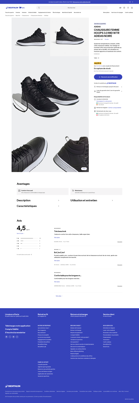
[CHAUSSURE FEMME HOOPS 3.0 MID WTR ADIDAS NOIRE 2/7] (31, 37)
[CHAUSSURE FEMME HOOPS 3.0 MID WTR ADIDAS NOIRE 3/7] (50, 94)
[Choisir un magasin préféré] (120, 8)
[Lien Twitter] (10, 337)
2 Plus (84, 168)
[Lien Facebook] (6, 337)
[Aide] (124, 8)
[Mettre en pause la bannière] (130, 2)
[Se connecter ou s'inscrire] (128, 8)
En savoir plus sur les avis (23, 254)
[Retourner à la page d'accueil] (15, 8)
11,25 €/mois (99, 66)
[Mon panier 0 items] (132, 8)
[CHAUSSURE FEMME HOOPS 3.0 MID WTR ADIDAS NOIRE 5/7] (69, 152)
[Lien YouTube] (13, 337)
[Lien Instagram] (17, 337)
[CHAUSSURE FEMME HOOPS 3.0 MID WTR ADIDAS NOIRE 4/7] (31, 152)
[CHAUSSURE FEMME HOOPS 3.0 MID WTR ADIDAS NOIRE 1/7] (69, 37)
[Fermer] (132, 2)
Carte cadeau (129, 12)
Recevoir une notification (109, 77)
